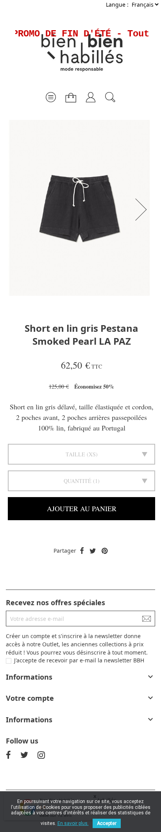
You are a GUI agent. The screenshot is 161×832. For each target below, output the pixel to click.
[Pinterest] (104, 551)
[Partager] (82, 551)
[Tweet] (93, 551)
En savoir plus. (73, 823)
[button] (143, 209)
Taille (75, 454)
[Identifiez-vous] (90, 94)
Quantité (77, 481)
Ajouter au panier (81, 508)
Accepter (106, 823)
